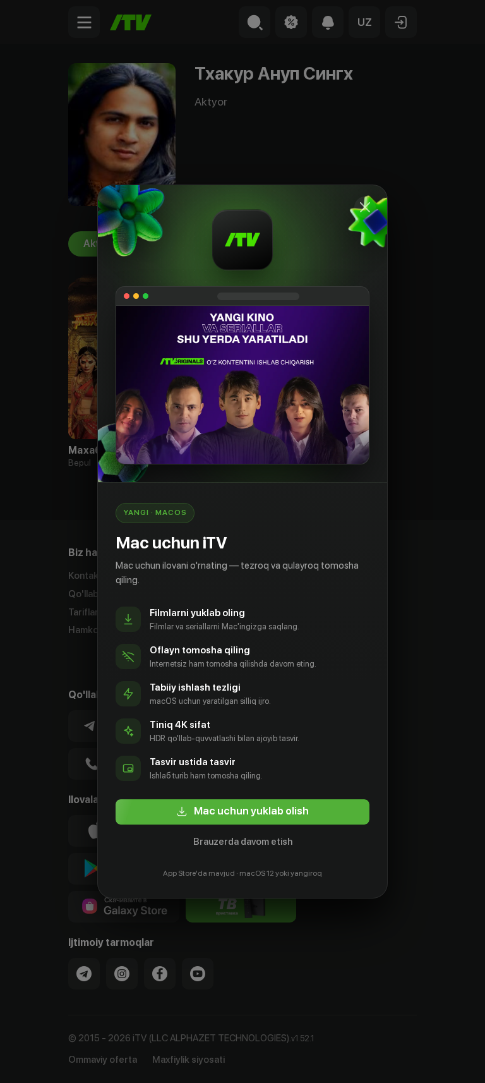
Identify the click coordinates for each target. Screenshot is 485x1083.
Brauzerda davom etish (242, 841)
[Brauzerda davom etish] (365, 207)
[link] (242, 812)
